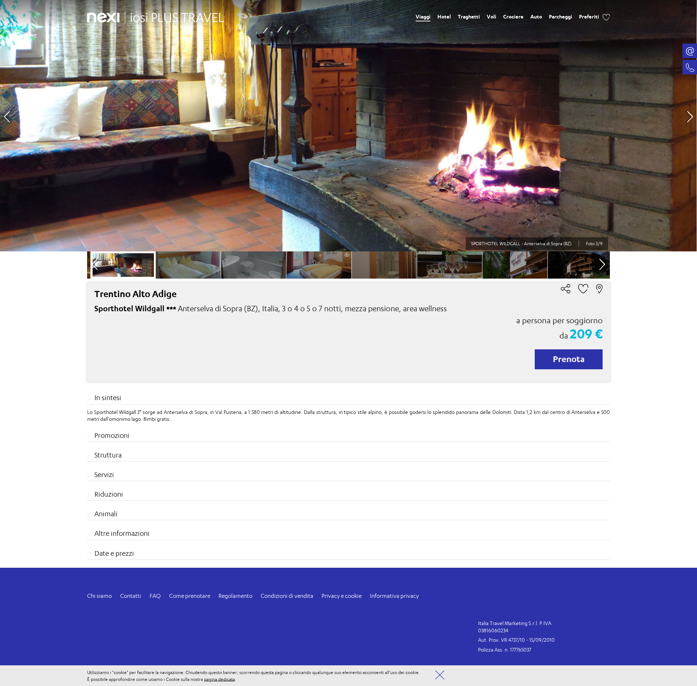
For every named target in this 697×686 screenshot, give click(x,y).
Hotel (444, 16)
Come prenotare (189, 595)
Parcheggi (560, 16)
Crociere (513, 16)
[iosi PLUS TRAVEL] (174, 15)
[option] (348, 125)
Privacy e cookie (342, 595)
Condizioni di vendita (287, 595)
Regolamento (235, 595)
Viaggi (423, 16)
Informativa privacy (394, 595)
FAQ (155, 595)
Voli (491, 16)
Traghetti (469, 16)
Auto (536, 16)
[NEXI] (106, 16)
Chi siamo (99, 595)
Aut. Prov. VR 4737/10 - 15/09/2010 (516, 640)
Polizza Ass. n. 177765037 (504, 649)
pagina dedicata (219, 679)
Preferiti (589, 16)
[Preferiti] (606, 16)
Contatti (130, 595)
